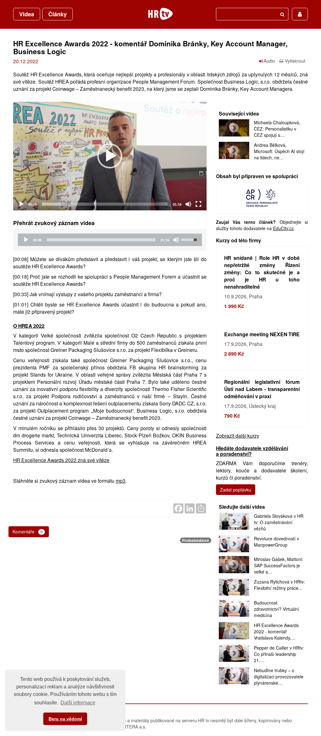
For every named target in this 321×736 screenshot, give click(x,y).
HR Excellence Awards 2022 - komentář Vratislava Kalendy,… (276, 631)
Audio (269, 61)
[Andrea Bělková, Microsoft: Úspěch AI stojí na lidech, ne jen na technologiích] (234, 150)
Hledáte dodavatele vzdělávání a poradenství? (252, 451)
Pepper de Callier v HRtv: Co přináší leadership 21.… (279, 654)
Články (57, 14)
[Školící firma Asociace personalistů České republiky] (261, 197)
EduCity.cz (283, 228)
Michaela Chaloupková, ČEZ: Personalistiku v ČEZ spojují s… (277, 128)
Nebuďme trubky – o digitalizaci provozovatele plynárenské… (278, 676)
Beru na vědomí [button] (65, 718)
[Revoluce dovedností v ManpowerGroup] (234, 544)
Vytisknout (295, 61)
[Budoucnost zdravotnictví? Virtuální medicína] (234, 608)
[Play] (21, 204)
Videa (26, 14)
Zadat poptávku (235, 489)
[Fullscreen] (198, 204)
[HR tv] (160, 14)
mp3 (120, 480)
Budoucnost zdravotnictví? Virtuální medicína (276, 609)
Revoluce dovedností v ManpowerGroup (276, 541)
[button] (109, 155)
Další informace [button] (78, 702)
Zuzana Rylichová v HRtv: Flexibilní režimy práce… (279, 585)
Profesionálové (195, 540)
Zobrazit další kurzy (237, 435)
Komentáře (28, 531)
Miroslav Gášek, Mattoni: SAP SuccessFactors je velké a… (278, 565)
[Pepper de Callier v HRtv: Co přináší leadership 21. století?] (234, 653)
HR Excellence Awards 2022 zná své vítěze (61, 460)
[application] (110, 156)
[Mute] (188, 204)
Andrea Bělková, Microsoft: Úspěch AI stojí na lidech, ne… (279, 151)
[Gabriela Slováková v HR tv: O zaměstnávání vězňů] (234, 521)
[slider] (105, 204)
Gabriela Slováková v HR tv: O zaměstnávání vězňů (278, 522)
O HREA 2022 (29, 325)
